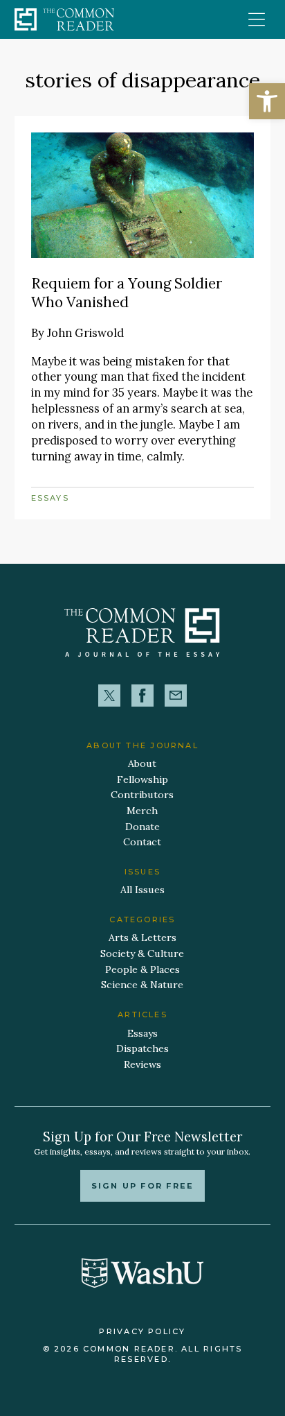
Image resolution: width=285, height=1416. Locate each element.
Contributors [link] (142, 794)
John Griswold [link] (85, 333)
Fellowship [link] (142, 779)
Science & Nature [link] (142, 984)
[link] (267, 101)
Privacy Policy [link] (142, 1331)
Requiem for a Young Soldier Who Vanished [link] (126, 292)
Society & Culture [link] (142, 953)
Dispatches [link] (142, 1048)
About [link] (142, 763)
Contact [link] (142, 842)
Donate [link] (142, 826)
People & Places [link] (142, 969)
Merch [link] (142, 810)
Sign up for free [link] (142, 1186)
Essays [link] (50, 498)
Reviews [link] (142, 1064)
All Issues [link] (142, 889)
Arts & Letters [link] (142, 937)
